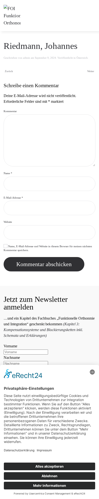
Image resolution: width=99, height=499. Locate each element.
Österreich (82, 57)
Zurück (9, 71)
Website (8, 221)
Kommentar (10, 111)
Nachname (12, 358)
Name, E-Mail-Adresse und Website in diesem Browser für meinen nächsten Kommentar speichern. (48, 248)
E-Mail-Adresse (13, 197)
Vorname (10, 346)
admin (26, 57)
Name (8, 173)
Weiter (90, 71)
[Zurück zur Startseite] (12, 15)
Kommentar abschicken (44, 264)
